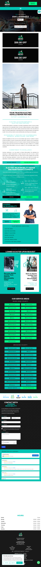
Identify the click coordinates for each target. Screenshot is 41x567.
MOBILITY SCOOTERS (10, 233)
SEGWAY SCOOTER (9, 235)
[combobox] (3, 426)
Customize (6, 562)
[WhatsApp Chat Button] (38, 562)
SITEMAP (31, 560)
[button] (20, 8)
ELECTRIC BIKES (9, 228)
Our (6, 396)
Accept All (19, 562)
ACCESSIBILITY (26, 560)
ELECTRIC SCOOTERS (10, 230)
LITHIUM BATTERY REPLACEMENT (13, 241)
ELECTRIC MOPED (9, 237)
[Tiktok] (24, 563)
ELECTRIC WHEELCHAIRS (11, 239)
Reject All (13, 562)
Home (16, 14)
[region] (13, 559)
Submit (3, 446)
